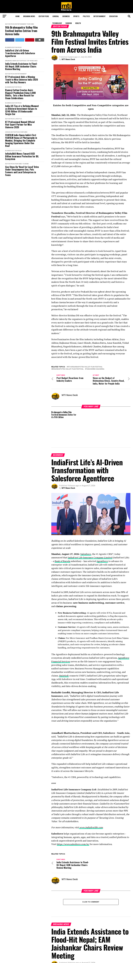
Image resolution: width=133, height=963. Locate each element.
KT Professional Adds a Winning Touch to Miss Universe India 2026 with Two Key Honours (21, 79)
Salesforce (85, 554)
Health (78, 23)
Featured (23, 132)
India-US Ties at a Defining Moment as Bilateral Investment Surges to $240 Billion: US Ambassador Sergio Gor (22, 110)
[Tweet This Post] (19, 40)
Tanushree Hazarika (95, 369)
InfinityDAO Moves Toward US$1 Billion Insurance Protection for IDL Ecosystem (22, 156)
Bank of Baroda (62, 561)
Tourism (25, 164)
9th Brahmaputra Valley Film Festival (85, 367)
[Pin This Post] (29, 40)
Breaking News (29, 16)
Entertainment (99, 16)
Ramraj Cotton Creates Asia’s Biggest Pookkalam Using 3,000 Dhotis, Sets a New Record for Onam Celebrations (20, 94)
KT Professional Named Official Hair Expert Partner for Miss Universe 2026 (20, 125)
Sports (76, 16)
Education (113, 16)
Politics (86, 16)
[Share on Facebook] (9, 40)
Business (66, 16)
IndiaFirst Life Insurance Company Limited (90, 557)
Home (17, 16)
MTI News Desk (68, 59)
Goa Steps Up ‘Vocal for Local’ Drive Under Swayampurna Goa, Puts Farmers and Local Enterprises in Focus (22, 171)
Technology (57, 23)
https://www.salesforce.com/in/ (73, 844)
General (55, 16)
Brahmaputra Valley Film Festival (68, 369)
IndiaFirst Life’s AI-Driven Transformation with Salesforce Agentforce (20, 53)
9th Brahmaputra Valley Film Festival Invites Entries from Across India (21, 31)
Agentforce (102, 561)
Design (7, 132)
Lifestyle (18, 119)
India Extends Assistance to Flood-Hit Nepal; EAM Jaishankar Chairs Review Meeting (21, 66)
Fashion (68, 23)
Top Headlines (31, 61)
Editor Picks (44, 16)
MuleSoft (64, 675)
